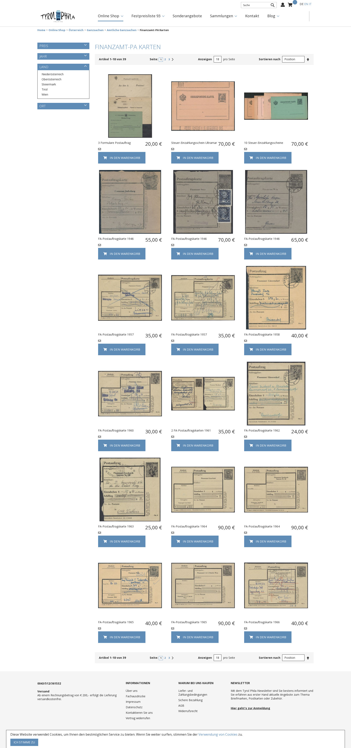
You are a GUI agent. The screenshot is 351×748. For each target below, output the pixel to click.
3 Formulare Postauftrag (114, 143)
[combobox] (259, 5)
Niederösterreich (53, 74)
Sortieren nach (269, 59)
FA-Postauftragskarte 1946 (116, 239)
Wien (45, 94)
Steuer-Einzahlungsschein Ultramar (194, 143)
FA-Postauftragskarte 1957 (116, 334)
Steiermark (49, 84)
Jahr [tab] (43, 56)
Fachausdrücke (135, 696)
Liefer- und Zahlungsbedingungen (192, 692)
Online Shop (57, 30)
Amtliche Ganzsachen (121, 30)
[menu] (201, 16)
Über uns (132, 691)
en (306, 4)
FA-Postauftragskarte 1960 (116, 430)
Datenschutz (134, 707)
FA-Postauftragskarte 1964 (189, 526)
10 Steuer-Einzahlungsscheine (263, 143)
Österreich (76, 30)
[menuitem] (110, 16)
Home (41, 30)
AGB (181, 705)
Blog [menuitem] (271, 15)
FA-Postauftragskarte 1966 (262, 622)
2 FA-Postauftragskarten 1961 (191, 430)
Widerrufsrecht (188, 711)
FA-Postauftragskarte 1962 (262, 430)
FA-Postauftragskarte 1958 (262, 334)
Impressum (133, 702)
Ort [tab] (42, 106)
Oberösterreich (51, 79)
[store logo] (57, 16)
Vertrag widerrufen (138, 718)
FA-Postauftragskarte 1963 (116, 526)
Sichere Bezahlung (190, 700)
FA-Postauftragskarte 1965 (116, 622)
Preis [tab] (43, 46)
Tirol (45, 89)
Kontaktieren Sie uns (139, 713)
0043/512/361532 (49, 683)
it (310, 4)
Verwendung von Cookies (217, 734)
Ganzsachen (95, 30)
